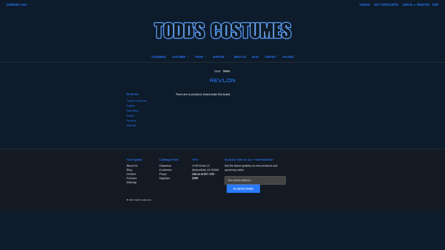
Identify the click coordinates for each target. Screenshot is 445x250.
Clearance (159, 57)
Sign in (407, 4)
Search (364, 4)
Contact (271, 57)
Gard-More (133, 110)
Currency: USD (16, 4)
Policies (288, 57)
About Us (240, 57)
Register (423, 4)
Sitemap (132, 182)
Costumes (178, 57)
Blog (255, 57)
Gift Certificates (386, 4)
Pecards (131, 120)
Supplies (218, 57)
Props (199, 57)
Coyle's (131, 105)
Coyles (130, 115)
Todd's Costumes (137, 100)
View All (131, 125)
